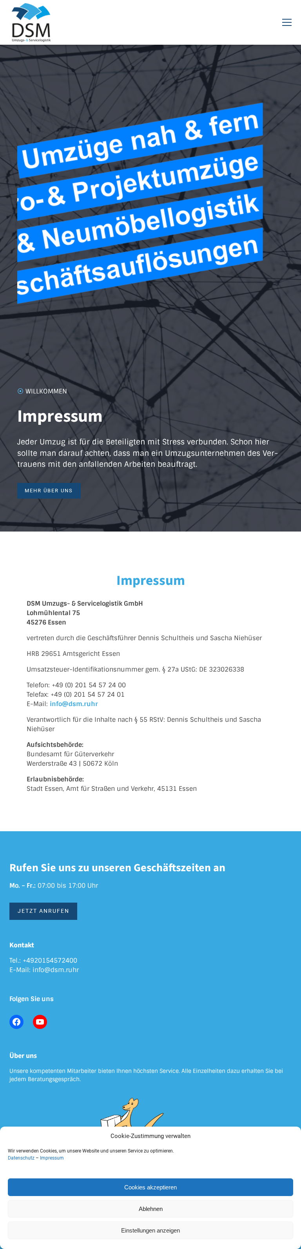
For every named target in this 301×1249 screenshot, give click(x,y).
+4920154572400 (50, 960)
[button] (287, 22)
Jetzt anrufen (43, 911)
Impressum (52, 1158)
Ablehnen (151, 1208)
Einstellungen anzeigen (150, 1230)
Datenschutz (21, 1158)
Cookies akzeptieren (150, 1187)
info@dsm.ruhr (56, 970)
